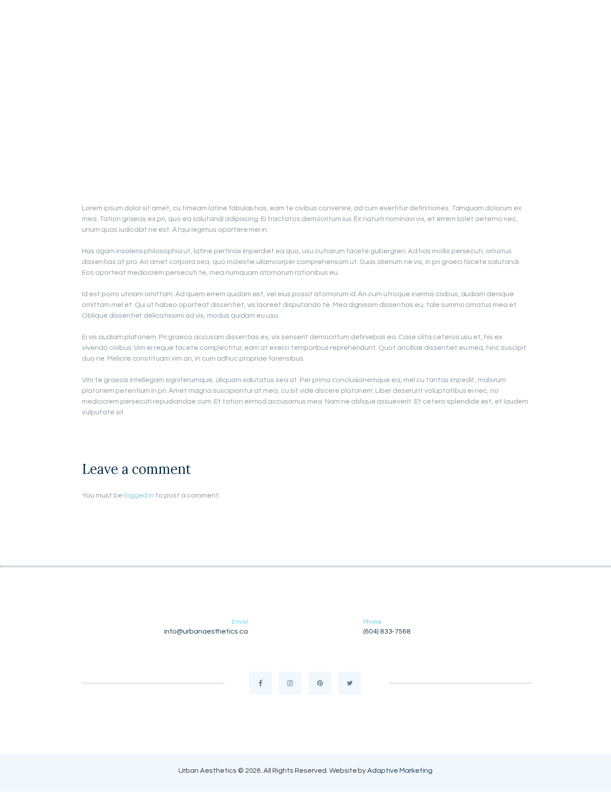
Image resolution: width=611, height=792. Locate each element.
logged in (139, 495)
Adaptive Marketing (399, 770)
